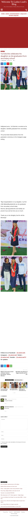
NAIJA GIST (24, 14)
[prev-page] (13, 392)
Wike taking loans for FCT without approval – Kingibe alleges (12, 495)
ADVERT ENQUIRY (14, 15)
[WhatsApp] (11, 63)
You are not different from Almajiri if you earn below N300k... (4, 389)
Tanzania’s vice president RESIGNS (7, 492)
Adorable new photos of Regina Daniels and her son (21, 373)
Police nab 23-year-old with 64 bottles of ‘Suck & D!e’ (11, 506)
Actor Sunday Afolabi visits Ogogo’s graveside (14, 389)
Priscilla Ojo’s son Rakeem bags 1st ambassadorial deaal (22, 389)
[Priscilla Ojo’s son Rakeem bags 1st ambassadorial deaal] (23, 385)
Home (1, 49)
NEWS (7, 14)
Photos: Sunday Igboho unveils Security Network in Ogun (11, 488)
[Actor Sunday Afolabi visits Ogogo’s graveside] (14, 385)
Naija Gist (5, 49)
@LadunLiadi (21, 353)
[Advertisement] (14, 33)
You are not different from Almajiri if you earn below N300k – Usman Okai (13, 498)
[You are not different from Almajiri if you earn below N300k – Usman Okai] (5, 385)
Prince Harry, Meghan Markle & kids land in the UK (10, 490)
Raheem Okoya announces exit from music (9, 486)
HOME (3, 14)
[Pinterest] (8, 63)
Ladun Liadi (4, 60)
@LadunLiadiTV (21, 357)
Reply (5, 403)
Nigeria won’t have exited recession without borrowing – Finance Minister (7, 373)
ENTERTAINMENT (14, 14)
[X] (5, 63)
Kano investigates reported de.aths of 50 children (10, 484)
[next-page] (14, 392)
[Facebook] (2, 63)
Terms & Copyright (14, 513)
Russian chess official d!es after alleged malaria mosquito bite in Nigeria (13, 501)
